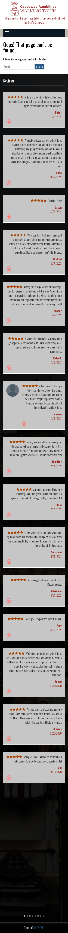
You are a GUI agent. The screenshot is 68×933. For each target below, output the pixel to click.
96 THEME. (38, 928)
